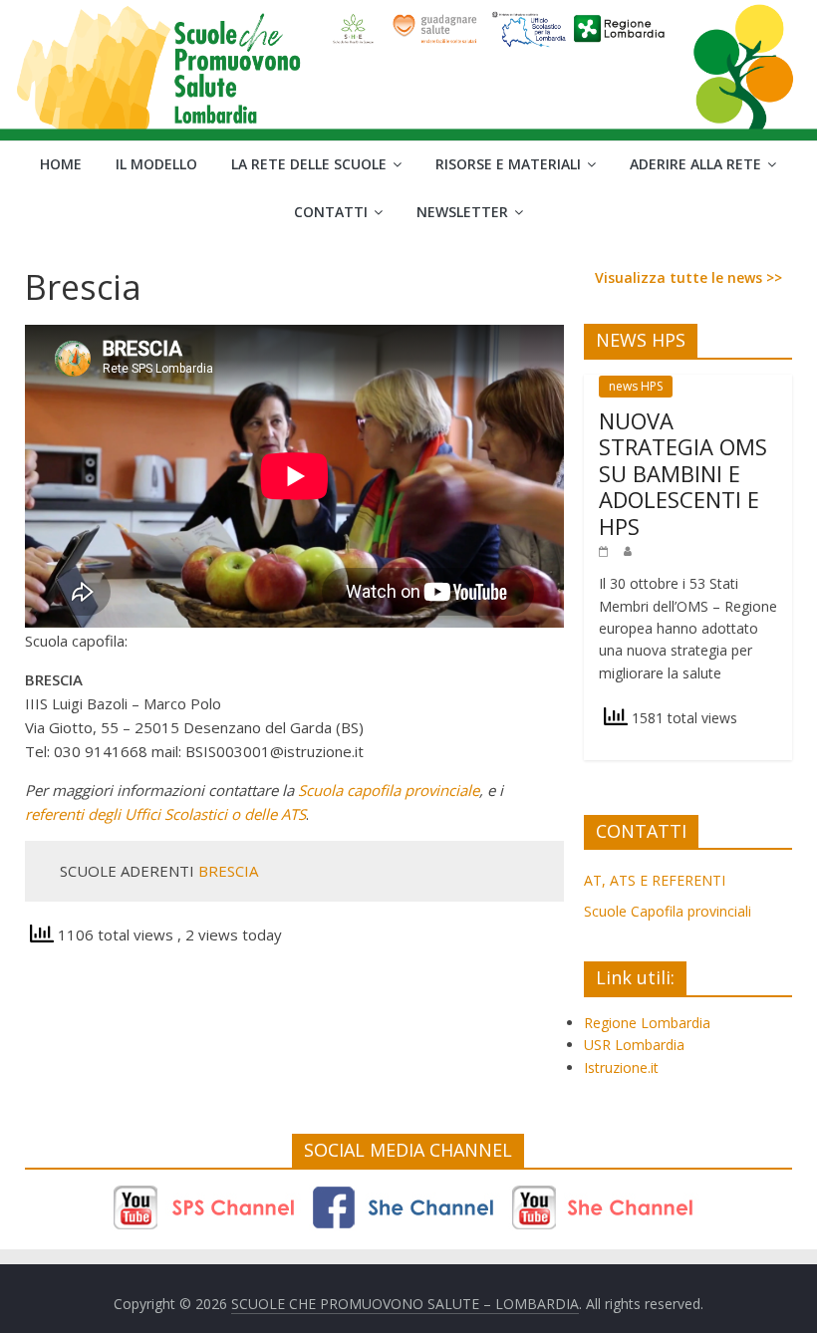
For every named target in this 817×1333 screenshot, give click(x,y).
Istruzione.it (621, 1067)
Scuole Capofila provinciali (667, 911)
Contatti (331, 211)
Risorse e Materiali (508, 163)
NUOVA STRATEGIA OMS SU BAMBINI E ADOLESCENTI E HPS (683, 473)
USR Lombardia (634, 1044)
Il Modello (156, 163)
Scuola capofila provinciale (388, 790)
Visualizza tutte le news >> (688, 277)
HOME (61, 163)
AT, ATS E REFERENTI (654, 880)
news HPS (636, 386)
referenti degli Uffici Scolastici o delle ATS (165, 814)
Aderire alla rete (695, 163)
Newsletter (462, 211)
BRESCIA (228, 871)
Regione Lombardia (647, 1022)
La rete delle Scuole (309, 163)
